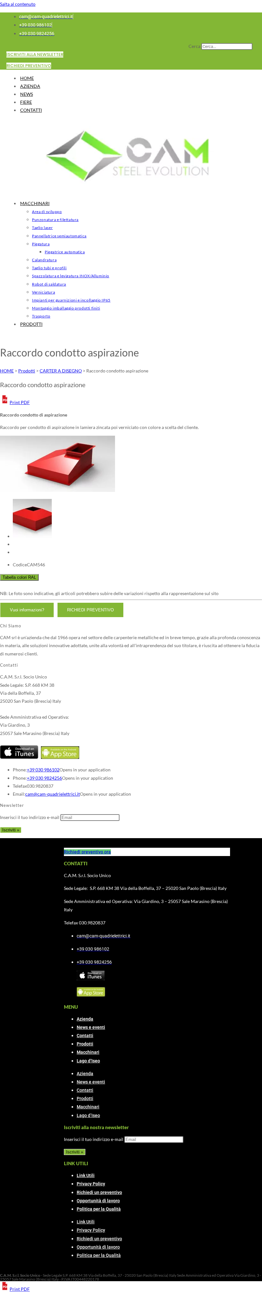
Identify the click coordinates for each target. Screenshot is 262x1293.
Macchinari (88, 1052)
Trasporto (41, 316)
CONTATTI (31, 110)
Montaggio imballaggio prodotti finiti (66, 308)
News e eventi (91, 1027)
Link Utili (86, 1175)
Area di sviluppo (47, 211)
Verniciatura (43, 292)
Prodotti (85, 1043)
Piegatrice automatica (65, 251)
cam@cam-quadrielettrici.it (52, 794)
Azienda (85, 1018)
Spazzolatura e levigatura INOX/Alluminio (70, 275)
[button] (15, 402)
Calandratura (44, 259)
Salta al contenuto (17, 4)
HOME (27, 78)
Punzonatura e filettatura (55, 219)
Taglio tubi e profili (49, 267)
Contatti (85, 1035)
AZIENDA (30, 86)
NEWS (26, 94)
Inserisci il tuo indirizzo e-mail (29, 817)
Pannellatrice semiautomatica (59, 235)
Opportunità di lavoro (98, 1200)
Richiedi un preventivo (99, 1192)
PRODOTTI (31, 324)
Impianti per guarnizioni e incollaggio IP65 (71, 300)
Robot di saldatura (49, 284)
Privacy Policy (91, 1183)
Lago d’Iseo (88, 1060)
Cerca (194, 46)
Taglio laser (42, 227)
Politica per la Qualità (99, 1209)
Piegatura (41, 243)
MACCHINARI (35, 203)
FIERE (26, 102)
